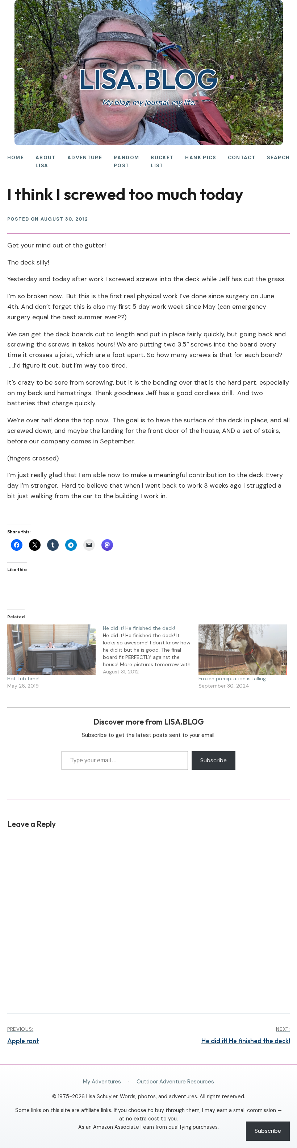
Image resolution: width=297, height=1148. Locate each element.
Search (278, 158)
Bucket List (162, 162)
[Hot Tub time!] (51, 649)
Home (15, 158)
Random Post (126, 162)
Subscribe (213, 760)
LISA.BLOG (148, 79)
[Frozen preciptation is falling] (242, 649)
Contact (242, 158)
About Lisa (45, 162)
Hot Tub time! (23, 678)
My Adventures (102, 1081)
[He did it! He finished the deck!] (150, 649)
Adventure (84, 158)
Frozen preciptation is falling (232, 678)
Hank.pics (200, 158)
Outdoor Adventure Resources (175, 1081)
